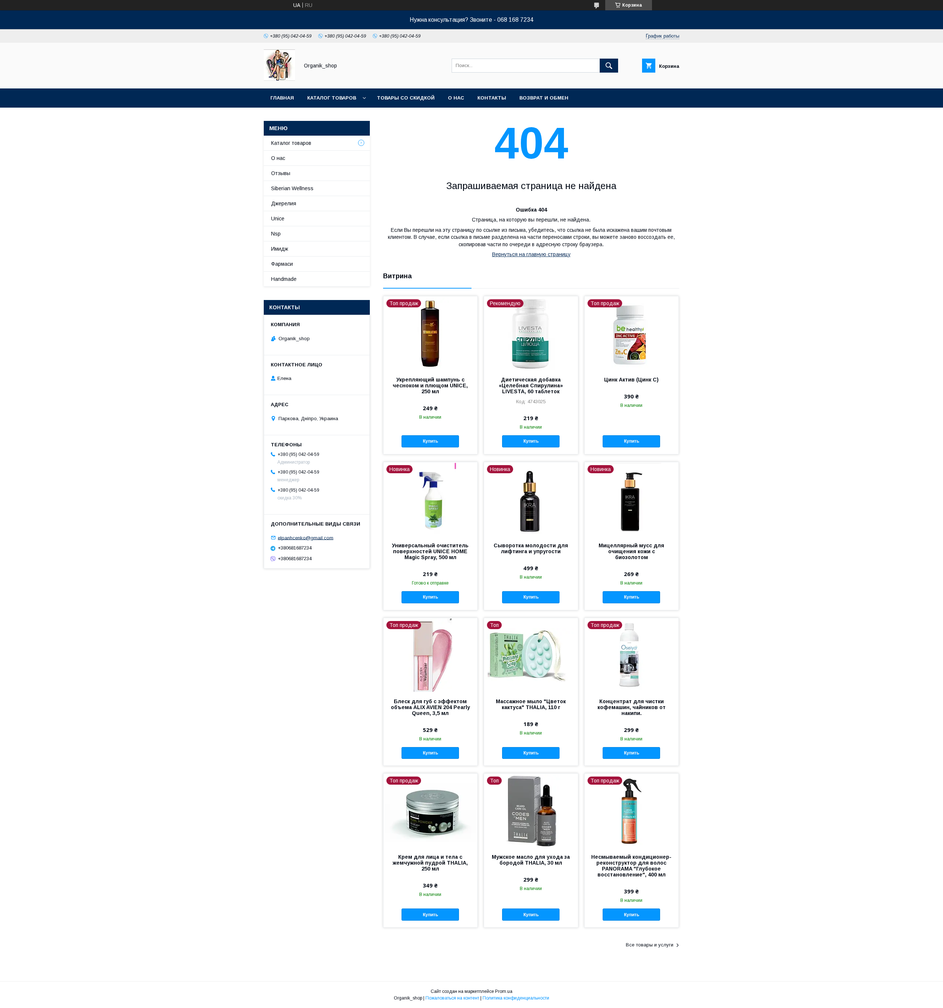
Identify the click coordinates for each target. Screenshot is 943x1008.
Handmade (284, 279)
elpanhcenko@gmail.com (305, 537)
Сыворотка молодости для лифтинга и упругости (531, 548)
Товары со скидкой (406, 98)
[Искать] (609, 66)
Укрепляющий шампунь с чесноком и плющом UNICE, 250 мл (430, 385)
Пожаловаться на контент (452, 998)
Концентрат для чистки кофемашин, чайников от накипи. (631, 707)
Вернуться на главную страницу (531, 254)
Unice (277, 219)
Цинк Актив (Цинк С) (631, 380)
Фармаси (282, 264)
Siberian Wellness (292, 188)
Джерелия (283, 203)
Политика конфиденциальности (516, 998)
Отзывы (280, 173)
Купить (430, 441)
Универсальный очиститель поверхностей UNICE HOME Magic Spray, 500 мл (430, 551)
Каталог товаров (331, 98)
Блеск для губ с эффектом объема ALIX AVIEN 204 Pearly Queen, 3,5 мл (430, 707)
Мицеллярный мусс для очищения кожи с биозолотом (631, 551)
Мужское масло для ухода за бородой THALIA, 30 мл (531, 860)
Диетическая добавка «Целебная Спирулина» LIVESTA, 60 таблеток (531, 385)
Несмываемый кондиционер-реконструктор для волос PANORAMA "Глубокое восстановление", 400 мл (631, 866)
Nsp (276, 234)
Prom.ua (503, 991)
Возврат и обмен (543, 98)
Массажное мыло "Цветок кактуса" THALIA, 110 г (531, 704)
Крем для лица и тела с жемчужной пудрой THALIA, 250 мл (430, 863)
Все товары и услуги (649, 945)
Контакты (491, 98)
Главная (282, 98)
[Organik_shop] (279, 79)
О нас (456, 98)
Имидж (279, 249)
